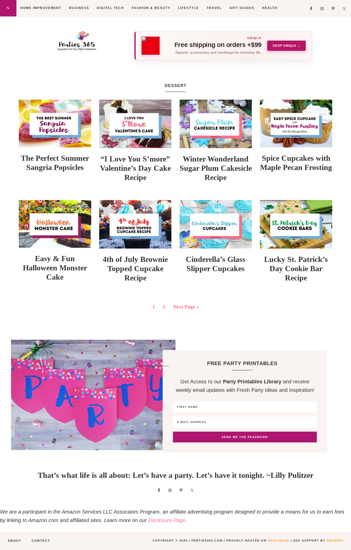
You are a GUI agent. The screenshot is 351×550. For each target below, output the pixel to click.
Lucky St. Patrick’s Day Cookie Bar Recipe (296, 268)
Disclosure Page (166, 520)
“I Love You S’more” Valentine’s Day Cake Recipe (135, 168)
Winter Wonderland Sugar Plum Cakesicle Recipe (216, 168)
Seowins (335, 540)
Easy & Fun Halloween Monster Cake (55, 267)
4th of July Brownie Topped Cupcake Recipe (135, 268)
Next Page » (186, 306)
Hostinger (278, 540)
